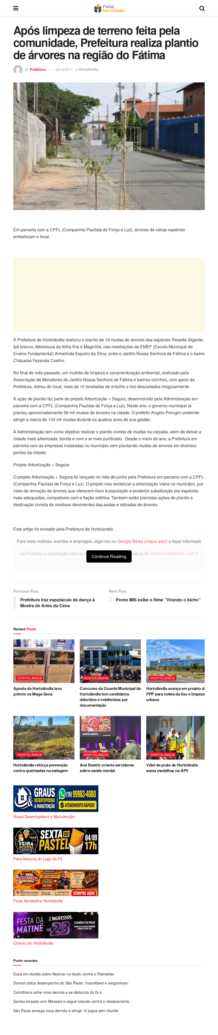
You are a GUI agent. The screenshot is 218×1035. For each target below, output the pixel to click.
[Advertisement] (109, 295)
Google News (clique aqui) (142, 541)
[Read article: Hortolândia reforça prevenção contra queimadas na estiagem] (43, 738)
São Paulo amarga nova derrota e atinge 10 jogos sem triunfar (66, 1010)
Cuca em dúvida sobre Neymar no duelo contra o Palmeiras (63, 974)
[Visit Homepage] (109, 8)
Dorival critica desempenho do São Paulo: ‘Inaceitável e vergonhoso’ (71, 983)
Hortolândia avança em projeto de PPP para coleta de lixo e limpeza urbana (176, 693)
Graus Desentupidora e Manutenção (44, 816)
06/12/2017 (64, 69)
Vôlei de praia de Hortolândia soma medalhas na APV (172, 767)
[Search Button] (202, 8)
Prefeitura (38, 69)
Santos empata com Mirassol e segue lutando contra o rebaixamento (71, 1001)
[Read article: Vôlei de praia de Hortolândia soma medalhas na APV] (176, 738)
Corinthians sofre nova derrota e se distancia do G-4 (57, 992)
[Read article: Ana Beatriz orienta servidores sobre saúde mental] (110, 738)
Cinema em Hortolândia (33, 943)
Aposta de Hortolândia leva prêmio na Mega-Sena (37, 691)
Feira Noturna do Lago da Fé (37, 858)
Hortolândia (88, 69)
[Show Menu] (15, 8)
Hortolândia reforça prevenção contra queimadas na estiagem (40, 767)
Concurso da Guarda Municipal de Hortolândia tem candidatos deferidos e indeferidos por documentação (110, 696)
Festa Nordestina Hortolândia (38, 900)
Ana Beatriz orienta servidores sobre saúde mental (107, 767)
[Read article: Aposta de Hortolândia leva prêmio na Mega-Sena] (43, 661)
